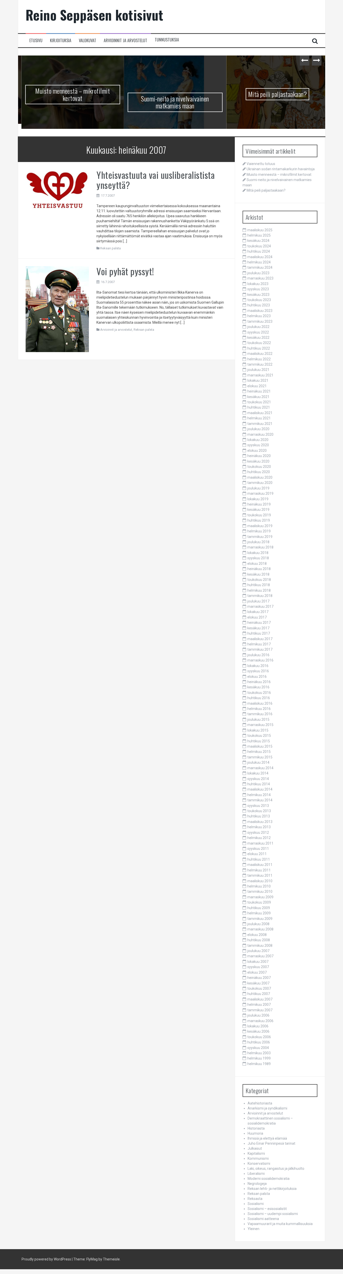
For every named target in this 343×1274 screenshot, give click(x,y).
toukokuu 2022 (259, 343)
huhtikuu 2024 (258, 251)
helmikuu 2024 (259, 262)
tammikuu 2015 (259, 757)
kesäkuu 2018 (258, 574)
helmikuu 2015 (259, 752)
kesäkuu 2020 (258, 461)
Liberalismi (256, 1174)
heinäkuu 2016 (259, 682)
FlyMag (92, 1259)
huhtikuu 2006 (258, 1042)
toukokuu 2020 (259, 467)
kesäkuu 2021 (258, 397)
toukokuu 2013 (259, 811)
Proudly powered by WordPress (46, 1259)
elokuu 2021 (257, 386)
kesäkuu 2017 (258, 628)
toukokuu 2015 (259, 736)
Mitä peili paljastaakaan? (274, 94)
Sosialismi (256, 1204)
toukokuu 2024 (259, 246)
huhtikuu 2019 (258, 520)
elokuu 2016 (257, 677)
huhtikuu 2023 (258, 305)
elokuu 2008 (257, 935)
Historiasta (256, 1128)
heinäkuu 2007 (259, 978)
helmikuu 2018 (259, 590)
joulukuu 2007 (258, 951)
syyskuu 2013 (258, 806)
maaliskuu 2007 (259, 999)
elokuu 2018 (257, 564)
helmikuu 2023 (259, 316)
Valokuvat (87, 40)
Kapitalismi (256, 1153)
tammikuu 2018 (259, 596)
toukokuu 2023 (259, 300)
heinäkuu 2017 (259, 623)
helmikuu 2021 (259, 418)
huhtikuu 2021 (258, 407)
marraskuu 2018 (260, 547)
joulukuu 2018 (258, 542)
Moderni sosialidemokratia (269, 1179)
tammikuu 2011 (259, 875)
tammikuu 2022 (259, 364)
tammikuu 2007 (259, 1010)
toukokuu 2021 (259, 402)
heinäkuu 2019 (259, 504)
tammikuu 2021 (259, 424)
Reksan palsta (110, 248)
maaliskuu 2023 (259, 311)
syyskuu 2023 (258, 289)
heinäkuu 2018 (259, 569)
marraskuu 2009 (260, 897)
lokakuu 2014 (257, 773)
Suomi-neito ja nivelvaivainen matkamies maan (172, 102)
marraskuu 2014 (260, 768)
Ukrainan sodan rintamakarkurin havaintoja (281, 169)
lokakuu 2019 (257, 499)
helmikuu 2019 (259, 531)
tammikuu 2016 (259, 714)
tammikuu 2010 (259, 892)
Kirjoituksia (60, 40)
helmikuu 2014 (259, 795)
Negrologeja (257, 1184)
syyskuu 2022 (258, 332)
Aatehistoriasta (260, 1103)
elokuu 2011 (257, 854)
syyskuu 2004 (258, 1048)
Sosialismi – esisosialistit (267, 1209)
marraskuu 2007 (260, 956)
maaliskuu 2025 (259, 230)
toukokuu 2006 (259, 1037)
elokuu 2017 (257, 617)
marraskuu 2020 (260, 434)
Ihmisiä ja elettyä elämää (267, 1138)
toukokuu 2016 (259, 693)
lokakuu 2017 (257, 612)
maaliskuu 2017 (259, 639)
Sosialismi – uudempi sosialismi (273, 1214)
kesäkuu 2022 (258, 338)
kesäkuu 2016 (258, 687)
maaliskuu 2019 (259, 526)
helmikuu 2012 (259, 838)
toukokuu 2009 (259, 902)
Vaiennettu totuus (261, 164)
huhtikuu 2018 (258, 585)
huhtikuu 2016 (258, 698)
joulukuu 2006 (258, 1015)
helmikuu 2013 (259, 827)
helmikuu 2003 (259, 1053)
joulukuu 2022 (258, 327)
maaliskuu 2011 (259, 865)
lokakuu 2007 (257, 962)
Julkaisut (255, 1148)
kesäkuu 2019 (258, 510)
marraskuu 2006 (260, 1021)
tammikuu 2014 (259, 800)
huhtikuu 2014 (258, 784)
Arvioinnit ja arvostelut (125, 40)
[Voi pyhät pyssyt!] (57, 309)
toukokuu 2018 (259, 580)
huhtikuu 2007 (258, 994)
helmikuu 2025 (259, 235)
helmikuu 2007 (259, 1005)
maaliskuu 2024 (259, 257)
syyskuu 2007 (258, 967)
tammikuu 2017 (259, 649)
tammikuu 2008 (259, 946)
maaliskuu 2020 (259, 477)
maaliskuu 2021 (259, 413)
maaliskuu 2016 (259, 703)
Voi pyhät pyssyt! (125, 271)
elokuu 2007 (257, 972)
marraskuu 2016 (260, 660)
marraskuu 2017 (260, 606)
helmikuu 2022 (259, 359)
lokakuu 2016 (257, 666)
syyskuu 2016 (258, 671)
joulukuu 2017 (258, 601)
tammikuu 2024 (259, 267)
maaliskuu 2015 (259, 746)
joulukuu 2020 (258, 429)
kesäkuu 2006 (258, 1031)
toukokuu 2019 (259, 515)
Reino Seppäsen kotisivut (94, 14)
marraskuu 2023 (260, 278)
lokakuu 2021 (257, 380)
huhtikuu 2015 (258, 741)
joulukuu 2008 (258, 924)
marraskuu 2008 (260, 929)
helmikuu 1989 (259, 1064)
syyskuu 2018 (258, 558)
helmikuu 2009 (259, 913)
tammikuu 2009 (259, 919)
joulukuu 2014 (258, 762)
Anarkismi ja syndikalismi (267, 1108)
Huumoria (255, 1133)
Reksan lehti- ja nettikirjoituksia (272, 1189)
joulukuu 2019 (258, 488)
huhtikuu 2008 (258, 940)
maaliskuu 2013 (259, 822)
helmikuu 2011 (259, 870)
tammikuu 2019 (259, 537)
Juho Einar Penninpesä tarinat (271, 1143)
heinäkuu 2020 (259, 456)
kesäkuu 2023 (258, 295)
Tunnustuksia (167, 40)
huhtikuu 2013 (258, 816)
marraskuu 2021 (260, 375)
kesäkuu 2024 (258, 241)
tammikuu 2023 (259, 321)
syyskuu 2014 (258, 779)
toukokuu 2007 (259, 988)
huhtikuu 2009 (258, 908)
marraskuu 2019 (260, 493)
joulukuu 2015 (258, 719)
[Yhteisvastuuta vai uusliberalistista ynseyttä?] (57, 189)
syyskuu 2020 (258, 445)
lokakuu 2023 (257, 284)
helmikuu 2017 (259, 644)
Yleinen (253, 1229)
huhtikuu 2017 (258, 633)
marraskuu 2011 (260, 843)
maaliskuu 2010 (259, 881)
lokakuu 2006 (257, 1026)
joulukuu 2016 (258, 655)
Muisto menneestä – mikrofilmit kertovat (69, 94)
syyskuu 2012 (258, 832)
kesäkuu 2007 (258, 983)
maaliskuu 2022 (259, 354)
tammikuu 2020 (259, 483)
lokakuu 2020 (257, 440)
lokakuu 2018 (257, 553)
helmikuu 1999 (259, 1058)
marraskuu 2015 (260, 725)
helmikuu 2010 (259, 886)
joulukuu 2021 (258, 370)
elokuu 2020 (257, 451)
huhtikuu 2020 (258, 472)
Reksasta (255, 1199)
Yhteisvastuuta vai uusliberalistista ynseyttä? (155, 179)
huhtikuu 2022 (258, 348)
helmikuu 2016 (259, 709)
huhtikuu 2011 (258, 859)
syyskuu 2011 (258, 849)
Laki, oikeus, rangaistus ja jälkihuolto (276, 1169)
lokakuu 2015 (257, 730)
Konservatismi (259, 1163)
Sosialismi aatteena (263, 1219)
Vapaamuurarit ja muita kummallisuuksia (280, 1224)
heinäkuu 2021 (259, 391)
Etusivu (35, 40)
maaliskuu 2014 (259, 789)
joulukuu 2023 (258, 273)
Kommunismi (258, 1158)
